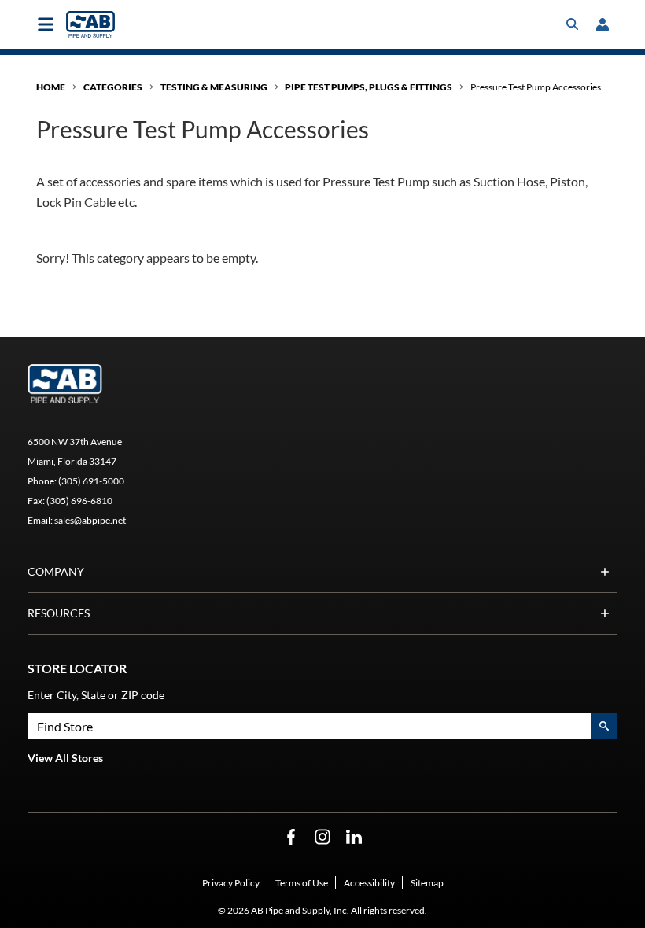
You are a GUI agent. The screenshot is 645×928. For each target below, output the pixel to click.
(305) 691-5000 (91, 481)
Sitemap (427, 883)
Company (56, 571)
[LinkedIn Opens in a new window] (354, 837)
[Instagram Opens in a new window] (322, 837)
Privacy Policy (231, 883)
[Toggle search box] (572, 24)
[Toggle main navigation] (45, 24)
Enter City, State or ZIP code (96, 695)
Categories (112, 87)
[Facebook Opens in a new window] (291, 837)
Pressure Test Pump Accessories (535, 87)
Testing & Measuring (213, 87)
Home (50, 87)
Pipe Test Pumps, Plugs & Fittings (368, 87)
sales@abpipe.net (90, 520)
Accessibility (369, 883)
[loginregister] (602, 24)
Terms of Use (301, 883)
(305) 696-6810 (79, 500)
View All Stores (65, 757)
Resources (59, 613)
